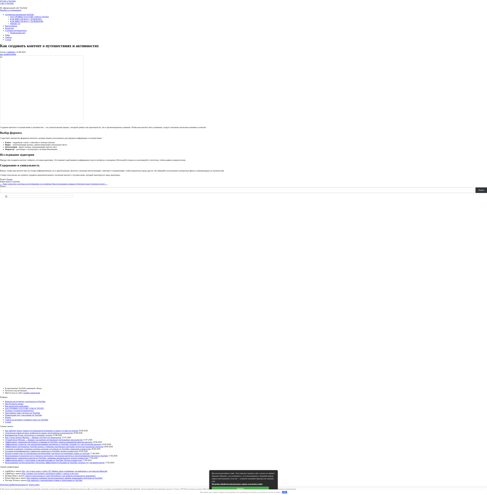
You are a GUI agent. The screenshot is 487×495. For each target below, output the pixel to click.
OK (284, 492)
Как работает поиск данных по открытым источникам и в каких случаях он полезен (41, 431)
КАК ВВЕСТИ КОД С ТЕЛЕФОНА (26, 19)
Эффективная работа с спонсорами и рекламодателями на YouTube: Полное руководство (43, 460)
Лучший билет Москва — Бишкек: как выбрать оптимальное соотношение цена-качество (44, 440)
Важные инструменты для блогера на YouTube (25, 401)
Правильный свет (17, 33)
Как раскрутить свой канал (17, 406)
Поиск (3, 186)
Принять (240, 489)
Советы (8, 37)
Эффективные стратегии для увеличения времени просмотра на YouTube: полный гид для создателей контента (53, 444)
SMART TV (15, 24)
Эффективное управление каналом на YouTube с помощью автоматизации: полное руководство (46, 458)
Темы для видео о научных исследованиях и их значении (26, 184)
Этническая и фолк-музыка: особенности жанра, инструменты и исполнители (39, 433)
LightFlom (10, 52)
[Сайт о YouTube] (8, 1)
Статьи (8, 40)
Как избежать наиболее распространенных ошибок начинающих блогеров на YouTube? (65, 478)
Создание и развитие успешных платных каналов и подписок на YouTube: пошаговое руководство (48, 449)
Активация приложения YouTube (19, 14)
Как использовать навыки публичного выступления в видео (80, 184)
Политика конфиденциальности (14, 485)
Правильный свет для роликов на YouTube (23, 415)
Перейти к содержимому (10, 10)
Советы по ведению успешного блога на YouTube (26, 420)
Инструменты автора (14, 404)
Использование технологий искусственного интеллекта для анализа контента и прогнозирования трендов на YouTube (56, 456)
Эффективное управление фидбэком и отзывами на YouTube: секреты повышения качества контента (48, 442)
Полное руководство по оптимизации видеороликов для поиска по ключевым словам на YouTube (47, 453)
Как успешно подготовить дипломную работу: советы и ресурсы (50, 473)
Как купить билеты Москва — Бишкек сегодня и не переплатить (33, 437)
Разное (10, 179)
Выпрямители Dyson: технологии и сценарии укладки (28, 435)
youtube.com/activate (31, 393)
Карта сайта (34, 485)
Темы (7, 35)
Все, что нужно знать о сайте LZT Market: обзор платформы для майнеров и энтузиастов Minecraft (64, 471)
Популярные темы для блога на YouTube (22, 413)
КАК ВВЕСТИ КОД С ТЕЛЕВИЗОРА (26, 21)
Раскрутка (9, 28)
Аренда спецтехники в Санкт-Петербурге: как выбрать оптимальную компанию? (60, 476)
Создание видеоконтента (16, 30)
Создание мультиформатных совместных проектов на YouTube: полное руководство (41, 451)
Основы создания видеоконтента (19, 411)
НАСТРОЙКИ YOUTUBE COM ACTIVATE (29, 17)
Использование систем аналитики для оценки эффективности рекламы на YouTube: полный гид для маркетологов (55, 463)
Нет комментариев (8, 54)
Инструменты (11, 26)
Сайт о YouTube (7, 3)
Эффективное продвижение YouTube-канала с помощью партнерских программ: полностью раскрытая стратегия (54, 447)
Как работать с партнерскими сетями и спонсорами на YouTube (54, 480)
